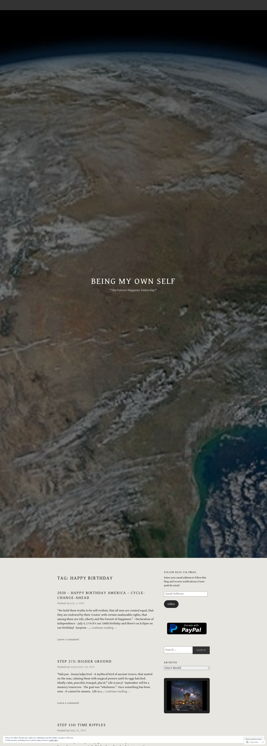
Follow (171, 604)
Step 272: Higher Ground (84, 661)
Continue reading (104, 628)
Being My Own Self (133, 281)
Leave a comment (68, 639)
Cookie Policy (53, 740)
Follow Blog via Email (180, 572)
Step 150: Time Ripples (81, 725)
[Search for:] (187, 649)
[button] (180, 702)
